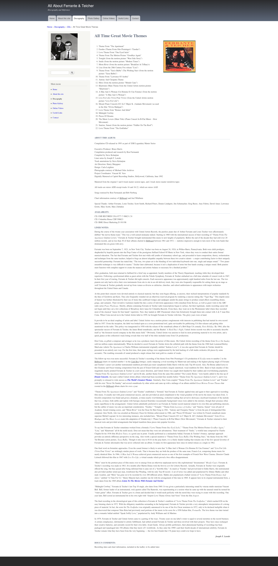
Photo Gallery (93, 18)
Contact (135, 18)
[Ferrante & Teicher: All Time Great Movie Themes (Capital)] (179, 73)
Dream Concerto (101, 376)
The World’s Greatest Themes (139, 380)
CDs (69, 26)
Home (52, 18)
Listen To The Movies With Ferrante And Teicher (142, 480)
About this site (64, 18)
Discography (79, 18)
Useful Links (123, 18)
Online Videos (109, 18)
